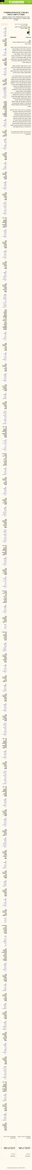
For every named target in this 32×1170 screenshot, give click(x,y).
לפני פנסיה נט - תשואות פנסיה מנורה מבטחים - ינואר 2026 (4, 657)
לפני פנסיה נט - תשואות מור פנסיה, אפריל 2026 (9, 1148)
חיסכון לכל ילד (16, 7)
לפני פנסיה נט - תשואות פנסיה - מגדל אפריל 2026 (4, 1015)
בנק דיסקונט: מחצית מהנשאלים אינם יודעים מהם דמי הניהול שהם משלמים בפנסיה (4, 954)
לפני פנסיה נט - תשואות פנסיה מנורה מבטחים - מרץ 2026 (4, 523)
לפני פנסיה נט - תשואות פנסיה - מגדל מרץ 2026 (4, 405)
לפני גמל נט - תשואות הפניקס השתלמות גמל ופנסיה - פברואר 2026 (4, 791)
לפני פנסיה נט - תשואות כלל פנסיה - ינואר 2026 (24, 1148)
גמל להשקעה (16, 8)
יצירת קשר (16, 1167)
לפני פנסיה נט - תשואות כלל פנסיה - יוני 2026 (4, 678)
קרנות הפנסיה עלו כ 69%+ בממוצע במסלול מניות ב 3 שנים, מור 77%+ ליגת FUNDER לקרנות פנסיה (4, 109)
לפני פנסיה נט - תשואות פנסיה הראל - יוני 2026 (4, 832)
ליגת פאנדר (16, 5)
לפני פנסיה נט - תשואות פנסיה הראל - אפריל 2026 (4, 244)
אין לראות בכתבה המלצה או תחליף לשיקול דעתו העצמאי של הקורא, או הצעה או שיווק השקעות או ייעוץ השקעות (21, 133)
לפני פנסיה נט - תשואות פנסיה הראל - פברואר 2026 (4, 978)
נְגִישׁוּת (2, 0)
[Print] (29, 24)
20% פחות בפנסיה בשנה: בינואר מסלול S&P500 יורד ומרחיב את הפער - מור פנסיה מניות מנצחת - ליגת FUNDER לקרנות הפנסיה (4, 319)
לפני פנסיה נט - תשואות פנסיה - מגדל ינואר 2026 (4, 892)
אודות (20, 1167)
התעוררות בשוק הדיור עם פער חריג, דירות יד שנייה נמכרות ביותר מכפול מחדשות (4, 459)
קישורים (8, 1167)
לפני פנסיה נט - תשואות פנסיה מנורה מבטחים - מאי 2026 (4, 287)
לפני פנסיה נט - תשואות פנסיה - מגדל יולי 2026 (4, 387)
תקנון (12, 1167)
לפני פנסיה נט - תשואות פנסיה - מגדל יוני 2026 (4, 571)
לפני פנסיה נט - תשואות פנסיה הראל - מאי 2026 (4, 196)
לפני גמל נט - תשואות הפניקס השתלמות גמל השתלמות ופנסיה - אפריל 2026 (4, 432)
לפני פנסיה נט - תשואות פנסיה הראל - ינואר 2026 (4, 697)
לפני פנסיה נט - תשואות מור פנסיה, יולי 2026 (4, 81)
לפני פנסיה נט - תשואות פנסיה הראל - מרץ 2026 (4, 765)
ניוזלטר (23, 1167)
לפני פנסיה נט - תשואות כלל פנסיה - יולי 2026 (4, 133)
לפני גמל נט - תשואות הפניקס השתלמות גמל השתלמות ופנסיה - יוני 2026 (4, 222)
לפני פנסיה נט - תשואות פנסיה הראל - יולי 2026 (4, 619)
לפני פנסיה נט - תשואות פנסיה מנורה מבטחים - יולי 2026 (4, 854)
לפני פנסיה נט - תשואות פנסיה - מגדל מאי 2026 (4, 156)
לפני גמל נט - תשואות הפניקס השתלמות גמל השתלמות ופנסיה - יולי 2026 (4, 550)
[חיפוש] (2, 3)
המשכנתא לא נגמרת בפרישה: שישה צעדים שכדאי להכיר (4, 636)
